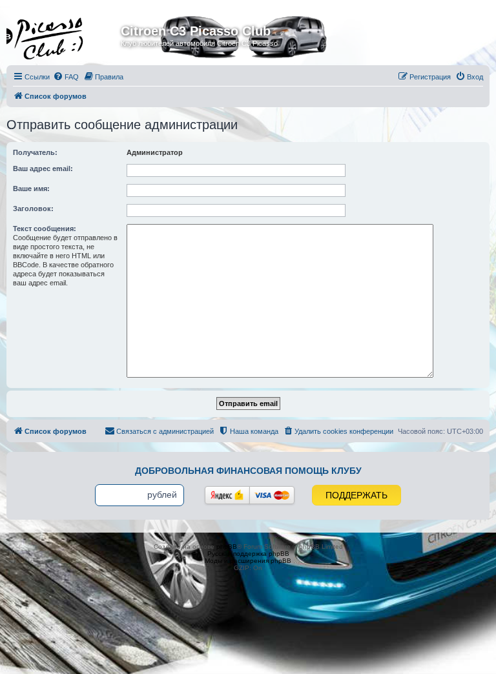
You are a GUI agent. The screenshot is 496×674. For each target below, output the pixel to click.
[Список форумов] (65, 35)
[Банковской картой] (271, 495)
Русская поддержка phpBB (248, 553)
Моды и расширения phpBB (248, 560)
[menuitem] (66, 77)
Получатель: (35, 152)
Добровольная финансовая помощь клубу (248, 470)
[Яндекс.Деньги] (227, 495)
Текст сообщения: (44, 228)
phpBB (226, 546)
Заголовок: (33, 208)
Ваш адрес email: (43, 168)
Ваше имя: (31, 188)
